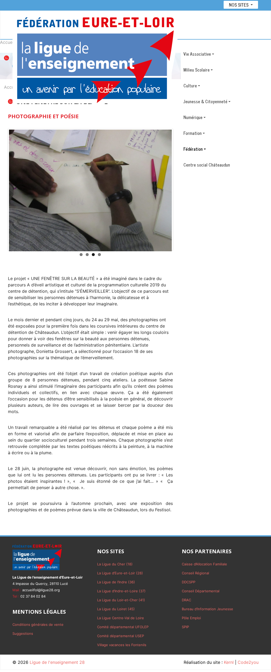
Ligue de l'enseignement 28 (57, 662)
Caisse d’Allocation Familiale (204, 564)
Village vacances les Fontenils (121, 645)
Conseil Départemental (200, 591)
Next (179, 189)
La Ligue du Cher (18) (115, 564)
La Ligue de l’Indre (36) (116, 582)
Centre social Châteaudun (206, 164)
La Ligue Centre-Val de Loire (120, 618)
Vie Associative (197, 53)
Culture (190, 85)
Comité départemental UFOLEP (122, 627)
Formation (192, 133)
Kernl (229, 662)
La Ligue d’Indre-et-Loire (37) (121, 591)
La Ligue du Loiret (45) (116, 609)
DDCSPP (188, 582)
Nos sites (239, 4)
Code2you (248, 662)
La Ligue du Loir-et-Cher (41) (121, 600)
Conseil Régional (195, 573)
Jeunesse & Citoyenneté (205, 101)
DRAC (186, 600)
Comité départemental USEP (120, 636)
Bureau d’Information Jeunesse (207, 609)
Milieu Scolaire (196, 69)
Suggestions (22, 633)
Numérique (192, 117)
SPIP (185, 627)
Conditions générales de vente (38, 624)
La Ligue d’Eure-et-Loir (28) (120, 573)
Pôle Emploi (191, 618)
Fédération (193, 148)
